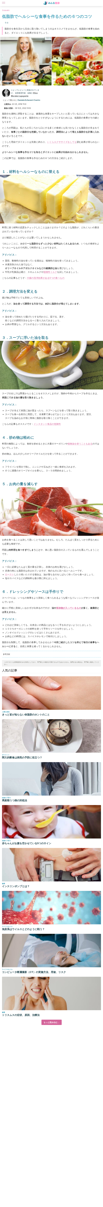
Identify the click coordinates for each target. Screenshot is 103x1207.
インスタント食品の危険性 (47, 424)
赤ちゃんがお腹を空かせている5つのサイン (26, 843)
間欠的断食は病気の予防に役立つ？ (22, 757)
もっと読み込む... (52, 1022)
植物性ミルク (50, 272)
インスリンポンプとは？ (16, 886)
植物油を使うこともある (80, 443)
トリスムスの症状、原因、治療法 (21, 1015)
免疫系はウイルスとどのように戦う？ (23, 929)
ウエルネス (6, 10)
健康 (3, 883)
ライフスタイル (7, 926)
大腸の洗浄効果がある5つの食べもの (45, 278)
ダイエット (6, 755)
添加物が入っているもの (68, 608)
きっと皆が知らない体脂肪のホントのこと (26, 714)
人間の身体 (6, 712)
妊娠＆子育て (6, 798)
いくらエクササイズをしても (62, 142)
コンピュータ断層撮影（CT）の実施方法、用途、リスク (34, 972)
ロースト (9, 574)
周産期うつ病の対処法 (14, 800)
